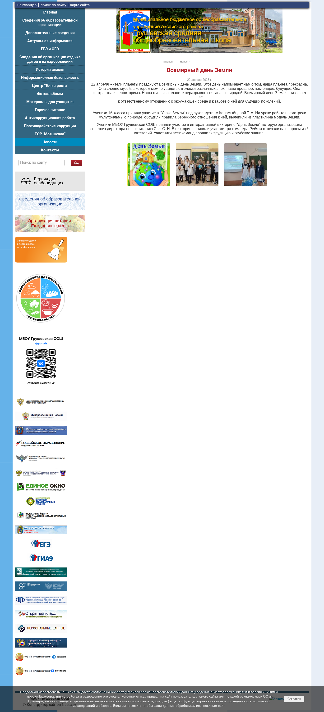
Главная (50, 12)
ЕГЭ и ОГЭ (50, 49)
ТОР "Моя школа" (50, 134)
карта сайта (80, 5)
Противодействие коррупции (50, 126)
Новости (49, 142)
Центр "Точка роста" (50, 85)
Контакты (50, 150)
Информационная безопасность (50, 77)
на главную (27, 5)
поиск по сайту (53, 5)
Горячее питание (50, 110)
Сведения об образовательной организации (50, 22)
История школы (50, 69)
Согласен (294, 699)
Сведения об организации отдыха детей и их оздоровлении (50, 59)
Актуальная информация (50, 41)
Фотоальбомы (50, 93)
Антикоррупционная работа (50, 118)
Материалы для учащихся (50, 102)
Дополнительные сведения (50, 33)
